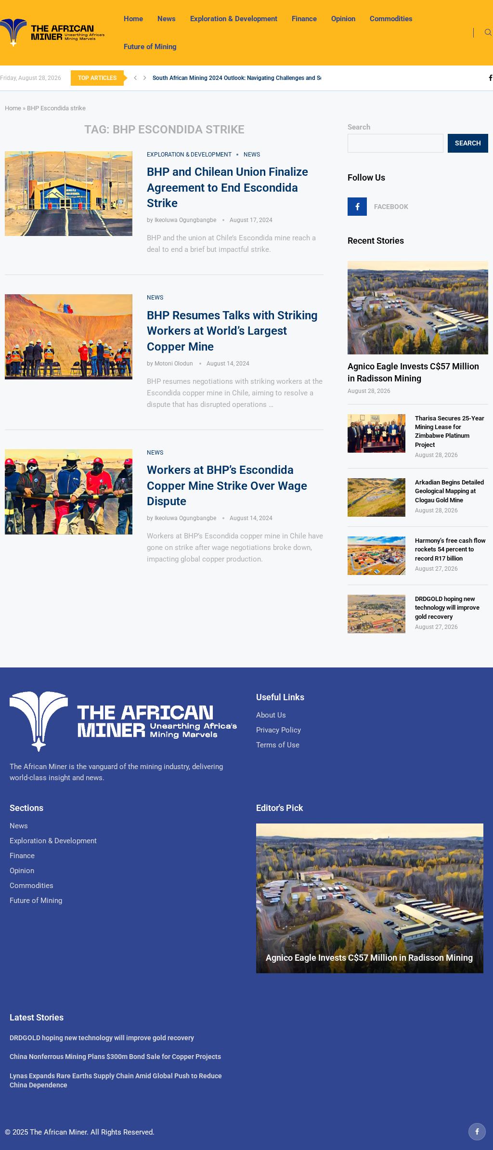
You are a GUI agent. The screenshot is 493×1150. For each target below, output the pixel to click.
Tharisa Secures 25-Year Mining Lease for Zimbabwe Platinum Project (449, 431)
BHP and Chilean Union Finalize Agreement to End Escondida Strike (227, 187)
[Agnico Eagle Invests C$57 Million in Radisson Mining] (418, 308)
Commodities (391, 18)
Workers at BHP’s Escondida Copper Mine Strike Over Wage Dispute (227, 485)
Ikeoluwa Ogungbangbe (185, 220)
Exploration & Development (233, 18)
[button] (135, 78)
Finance (304, 18)
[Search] (488, 33)
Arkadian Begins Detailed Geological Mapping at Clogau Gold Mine (449, 491)
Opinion (343, 18)
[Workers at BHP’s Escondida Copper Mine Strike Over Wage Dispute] (68, 492)
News (166, 18)
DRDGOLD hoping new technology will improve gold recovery (447, 607)
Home (133, 18)
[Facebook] (490, 78)
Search (359, 127)
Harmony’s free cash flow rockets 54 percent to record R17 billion (450, 549)
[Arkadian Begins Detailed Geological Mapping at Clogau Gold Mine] (376, 497)
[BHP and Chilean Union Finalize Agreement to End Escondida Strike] (68, 193)
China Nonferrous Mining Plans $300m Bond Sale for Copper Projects (115, 1056)
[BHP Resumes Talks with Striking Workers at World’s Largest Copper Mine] (68, 336)
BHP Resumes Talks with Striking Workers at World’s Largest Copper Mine (232, 331)
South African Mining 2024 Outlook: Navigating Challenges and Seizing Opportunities (262, 78)
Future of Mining (150, 46)
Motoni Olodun (174, 363)
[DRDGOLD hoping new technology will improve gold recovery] (376, 614)
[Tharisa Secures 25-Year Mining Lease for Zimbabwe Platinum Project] (376, 433)
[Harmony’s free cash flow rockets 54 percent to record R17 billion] (376, 555)
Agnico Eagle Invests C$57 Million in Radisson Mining (413, 372)
